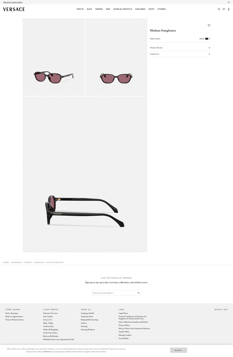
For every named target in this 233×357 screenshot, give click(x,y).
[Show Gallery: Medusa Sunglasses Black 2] (116, 57)
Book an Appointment (14, 316)
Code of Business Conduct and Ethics (133, 322)
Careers (84, 323)
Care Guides (48, 316)
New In (80, 9)
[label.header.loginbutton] (229, 9)
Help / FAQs (48, 323)
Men (108, 9)
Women (99, 9)
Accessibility (124, 338)
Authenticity (48, 326)
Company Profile (87, 313)
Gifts (151, 9)
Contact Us (47, 320)
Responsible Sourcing (89, 320)
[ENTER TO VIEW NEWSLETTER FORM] (139, 292)
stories (161, 9)
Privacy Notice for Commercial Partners (134, 328)
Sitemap (84, 326)
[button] (209, 25)
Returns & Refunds (50, 336)
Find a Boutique (11, 313)
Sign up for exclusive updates (13, 2)
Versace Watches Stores (14, 320)
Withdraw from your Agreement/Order (58, 339)
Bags (89, 9)
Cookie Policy (124, 332)
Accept (178, 350)
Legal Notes (123, 313)
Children (140, 9)
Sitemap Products (88, 329)
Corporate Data (87, 316)
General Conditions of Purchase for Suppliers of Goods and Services (132, 317)
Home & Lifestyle (123, 9)
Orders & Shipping (50, 329)
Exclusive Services (50, 313)
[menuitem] (80, 9)
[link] (6, 262)
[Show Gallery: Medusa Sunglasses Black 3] (85, 174)
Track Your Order (50, 333)
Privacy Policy (124, 325)
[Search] (219, 9)
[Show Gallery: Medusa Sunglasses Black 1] (54, 57)
